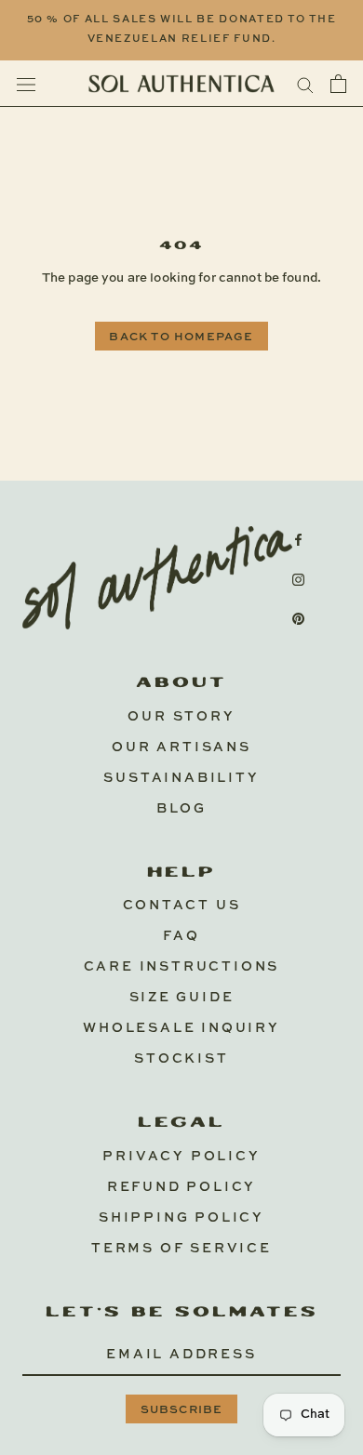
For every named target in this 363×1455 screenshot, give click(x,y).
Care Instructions (182, 966)
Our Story (181, 716)
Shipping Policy (181, 1217)
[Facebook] (298, 539)
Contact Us (182, 905)
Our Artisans (181, 747)
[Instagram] (298, 579)
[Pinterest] (298, 618)
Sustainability (181, 778)
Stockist (181, 1058)
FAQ (181, 936)
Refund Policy (181, 1187)
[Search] (305, 84)
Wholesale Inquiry (181, 1028)
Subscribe (182, 1410)
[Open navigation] (26, 84)
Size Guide (182, 997)
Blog (181, 808)
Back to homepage (181, 337)
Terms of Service (181, 1248)
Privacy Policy (181, 1156)
